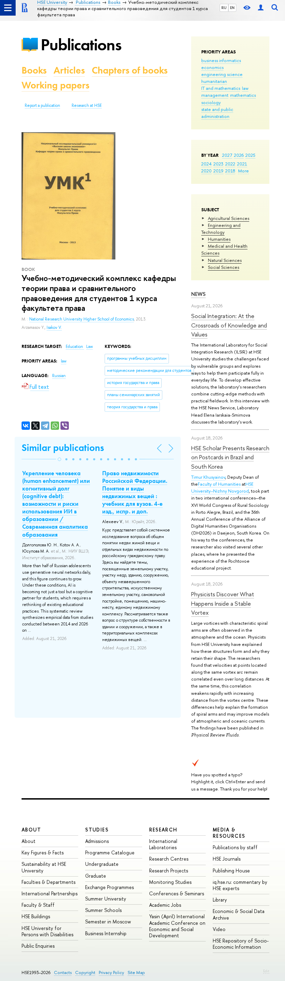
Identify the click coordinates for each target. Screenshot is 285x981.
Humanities (219, 239)
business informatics (221, 60)
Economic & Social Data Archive (238, 914)
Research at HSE (87, 105)
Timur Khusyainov (208, 477)
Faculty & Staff (38, 905)
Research (163, 829)
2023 (218, 164)
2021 (242, 164)
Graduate (95, 875)
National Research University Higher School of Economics (81, 319)
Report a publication (42, 105)
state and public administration (217, 112)
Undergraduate (102, 864)
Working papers (55, 85)
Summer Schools (103, 910)
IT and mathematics (220, 88)
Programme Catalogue (110, 852)
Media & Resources (229, 832)
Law (89, 346)
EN (232, 7)
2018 (230, 171)
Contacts (63, 972)
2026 (239, 155)
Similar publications (63, 448)
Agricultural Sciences (228, 218)
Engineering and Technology (221, 228)
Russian (59, 375)
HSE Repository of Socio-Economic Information (241, 943)
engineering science (222, 74)
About (31, 829)
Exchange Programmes (109, 887)
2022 (230, 164)
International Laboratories (163, 844)
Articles (69, 70)
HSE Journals (227, 858)
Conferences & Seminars (176, 893)
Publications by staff (235, 847)
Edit (266, 971)
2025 (250, 155)
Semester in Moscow (108, 921)
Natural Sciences (225, 260)
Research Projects (168, 870)
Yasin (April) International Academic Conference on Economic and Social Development (177, 926)
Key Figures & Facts (43, 852)
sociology (211, 102)
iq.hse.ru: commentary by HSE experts (240, 885)
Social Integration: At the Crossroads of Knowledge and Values (229, 325)
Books (34, 70)
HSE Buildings (36, 916)
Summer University (105, 898)
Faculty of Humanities (219, 484)
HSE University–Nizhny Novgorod (222, 487)
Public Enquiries (38, 945)
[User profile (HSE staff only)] (260, 8)
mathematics (243, 95)
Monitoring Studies (170, 882)
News (198, 294)
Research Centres (168, 858)
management (214, 95)
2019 (218, 171)
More (243, 171)
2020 (206, 171)
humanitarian (214, 81)
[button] (59, 459)
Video (219, 929)
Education (75, 346)
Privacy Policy (111, 972)
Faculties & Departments (48, 882)
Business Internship (106, 933)
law (245, 88)
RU (224, 7)
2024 (206, 164)
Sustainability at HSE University (44, 867)
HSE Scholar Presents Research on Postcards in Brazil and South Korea (230, 457)
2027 (227, 155)
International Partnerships (50, 893)
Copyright (85, 972)
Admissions (97, 841)
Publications (81, 44)
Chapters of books (130, 70)
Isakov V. (54, 327)
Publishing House (231, 870)
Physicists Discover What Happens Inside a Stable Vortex (222, 603)
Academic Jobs (165, 905)
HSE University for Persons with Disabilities (47, 931)
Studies (96, 829)
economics (212, 67)
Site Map (136, 972)
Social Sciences (223, 267)
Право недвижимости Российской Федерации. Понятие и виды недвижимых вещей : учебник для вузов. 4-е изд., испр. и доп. (134, 492)
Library (220, 899)
